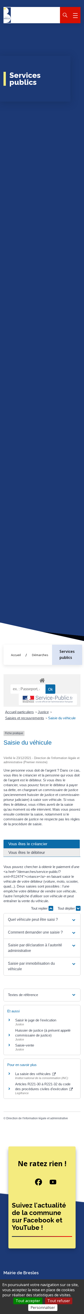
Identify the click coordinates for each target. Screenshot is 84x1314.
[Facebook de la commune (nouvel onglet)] (35, 1182)
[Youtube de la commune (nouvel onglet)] (49, 1182)
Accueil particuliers (19, 712)
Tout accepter (28, 1300)
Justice (43, 712)
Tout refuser (58, 1300)
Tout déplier (67, 908)
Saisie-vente (24, 1045)
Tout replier (40, 908)
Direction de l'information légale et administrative (37, 1118)
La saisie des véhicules (33, 1074)
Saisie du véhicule (62, 718)
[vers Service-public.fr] (48, 699)
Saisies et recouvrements (24, 718)
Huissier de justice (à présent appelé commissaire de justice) (42, 1032)
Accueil (16, 655)
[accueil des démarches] (42, 679)
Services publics (67, 654)
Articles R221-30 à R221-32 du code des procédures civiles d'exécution (42, 1086)
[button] (41, 919)
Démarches (40, 655)
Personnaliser (43, 1307)
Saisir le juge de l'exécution (35, 1020)
